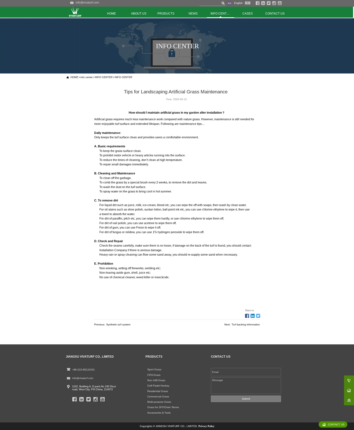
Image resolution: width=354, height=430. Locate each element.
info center (86, 77)
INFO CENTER (103, 77)
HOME (74, 77)
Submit (246, 398)
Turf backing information (246, 324)
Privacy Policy (206, 426)
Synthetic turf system (118, 324)
